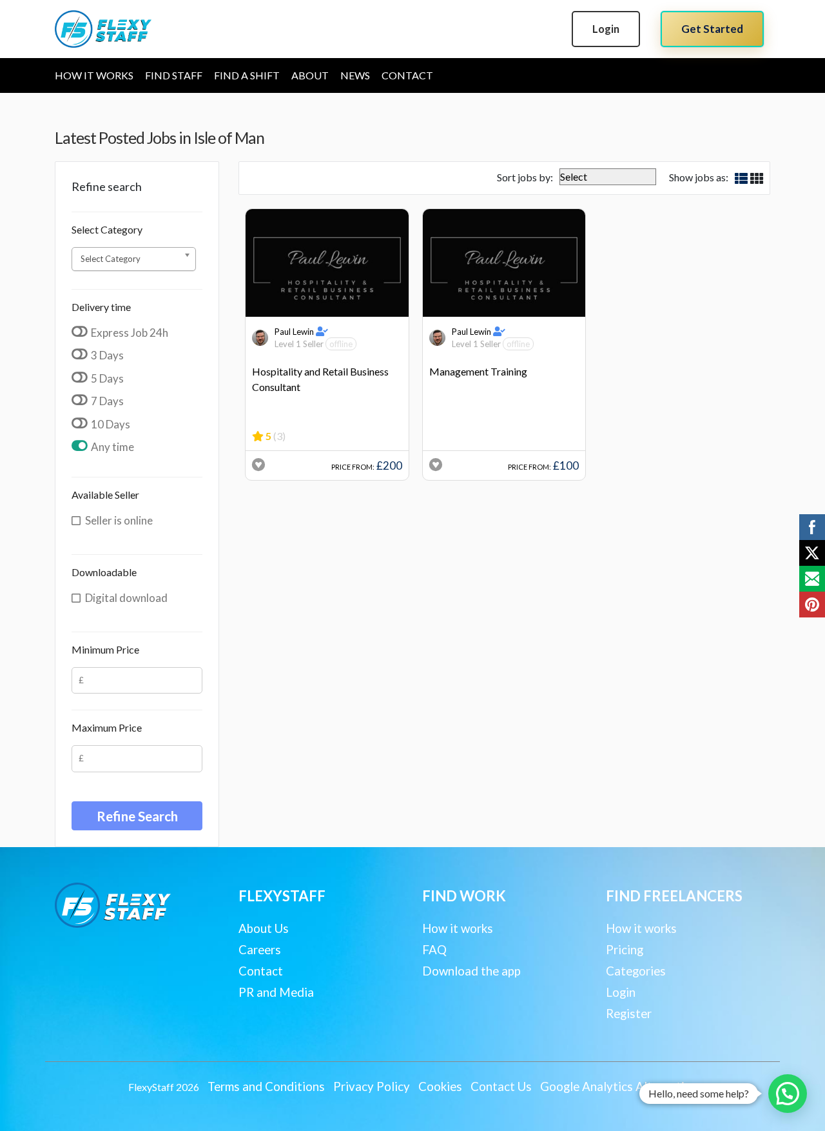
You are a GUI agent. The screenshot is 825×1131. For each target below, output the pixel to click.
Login (605, 28)
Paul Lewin (295, 331)
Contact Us (501, 1086)
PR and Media (276, 992)
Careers (259, 950)
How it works (457, 928)
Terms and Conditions (266, 1086)
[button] (787, 1093)
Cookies (440, 1086)
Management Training (478, 371)
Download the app (471, 971)
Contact (260, 971)
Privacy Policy (371, 1086)
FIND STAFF (173, 75)
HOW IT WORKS (94, 75)
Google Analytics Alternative (618, 1086)
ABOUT (310, 75)
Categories (636, 971)
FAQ (434, 950)
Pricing (624, 950)
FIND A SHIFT (247, 75)
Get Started (712, 28)
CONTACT (407, 75)
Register (629, 1013)
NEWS (355, 75)
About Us (263, 928)
